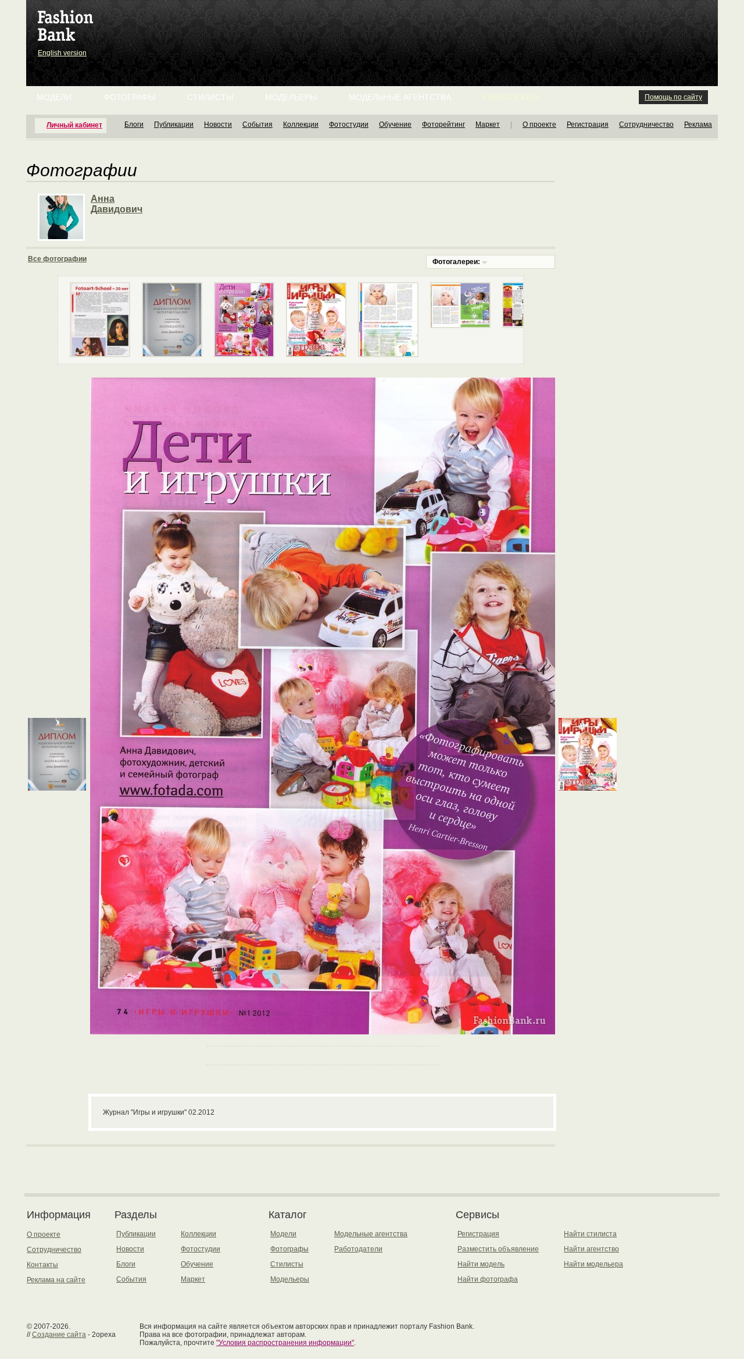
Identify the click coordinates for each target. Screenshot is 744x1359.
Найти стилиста (590, 1234)
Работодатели (358, 1249)
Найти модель (481, 1264)
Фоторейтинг (443, 124)
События (257, 124)
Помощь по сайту (673, 97)
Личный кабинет (74, 125)
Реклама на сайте (56, 1280)
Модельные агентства (400, 97)
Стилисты (210, 97)
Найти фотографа (487, 1279)
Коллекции (301, 124)
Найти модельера (593, 1264)
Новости (218, 124)
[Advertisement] (374, 29)
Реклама (698, 124)
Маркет (487, 124)
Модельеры (291, 97)
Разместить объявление (498, 1249)
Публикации (174, 124)
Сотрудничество (646, 124)
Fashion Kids (511, 97)
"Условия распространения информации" (285, 1343)
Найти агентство (591, 1249)
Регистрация (588, 124)
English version (62, 53)
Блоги (134, 124)
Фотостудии (349, 124)
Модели (54, 97)
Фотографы (129, 97)
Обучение (395, 124)
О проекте (539, 124)
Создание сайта (59, 1334)
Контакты (42, 1265)
